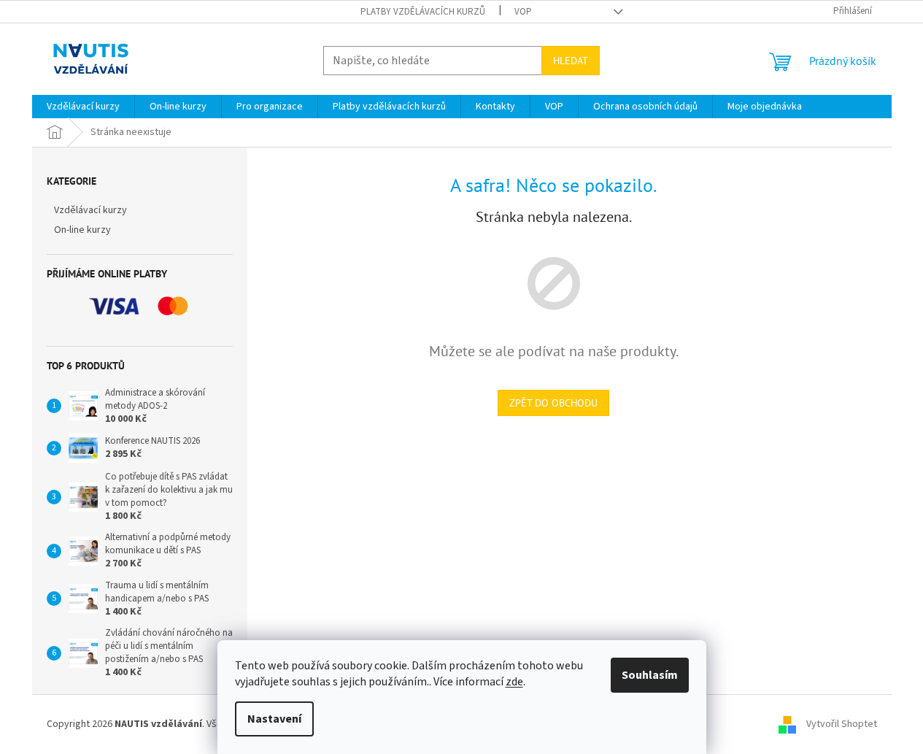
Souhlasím (650, 675)
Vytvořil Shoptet (841, 724)
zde (514, 682)
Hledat (570, 60)
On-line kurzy (82, 230)
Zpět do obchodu (553, 402)
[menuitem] (83, 106)
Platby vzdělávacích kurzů (422, 11)
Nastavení (274, 719)
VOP (523, 11)
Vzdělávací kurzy (90, 210)
